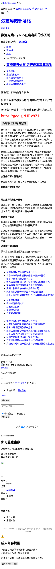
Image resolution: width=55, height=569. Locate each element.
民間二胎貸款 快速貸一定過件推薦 (22, 288)
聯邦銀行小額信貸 (14, 78)
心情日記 (23, 42)
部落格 (9, 50)
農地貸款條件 (12, 300)
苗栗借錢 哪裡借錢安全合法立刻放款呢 (24, 285)
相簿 (8, 47)
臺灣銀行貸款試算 (14, 303)
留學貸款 (10, 71)
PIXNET (12, 529)
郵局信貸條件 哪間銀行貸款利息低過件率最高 (28, 282)
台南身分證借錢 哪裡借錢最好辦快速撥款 (25, 275)
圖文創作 (22, 390)
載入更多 (5, 400)
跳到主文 (5, 28)
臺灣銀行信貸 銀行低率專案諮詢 (29, 65)
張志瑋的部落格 (16, 20)
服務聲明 (28, 532)
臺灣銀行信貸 (12, 310)
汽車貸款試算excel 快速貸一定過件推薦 (24, 292)
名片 (8, 53)
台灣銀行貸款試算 (14, 81)
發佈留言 (5, 417)
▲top (3, 395)
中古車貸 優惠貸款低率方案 (19, 279)
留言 (24, 383)
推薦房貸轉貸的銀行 (16, 84)
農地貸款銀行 (12, 307)
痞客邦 (18, 383)
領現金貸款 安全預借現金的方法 (21, 272)
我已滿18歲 (6, 564)
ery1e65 (4, 368)
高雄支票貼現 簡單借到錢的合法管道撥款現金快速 (30, 295)
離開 (15, 564)
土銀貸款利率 (12, 74)
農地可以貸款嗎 (13, 313)
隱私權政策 (47, 529)
